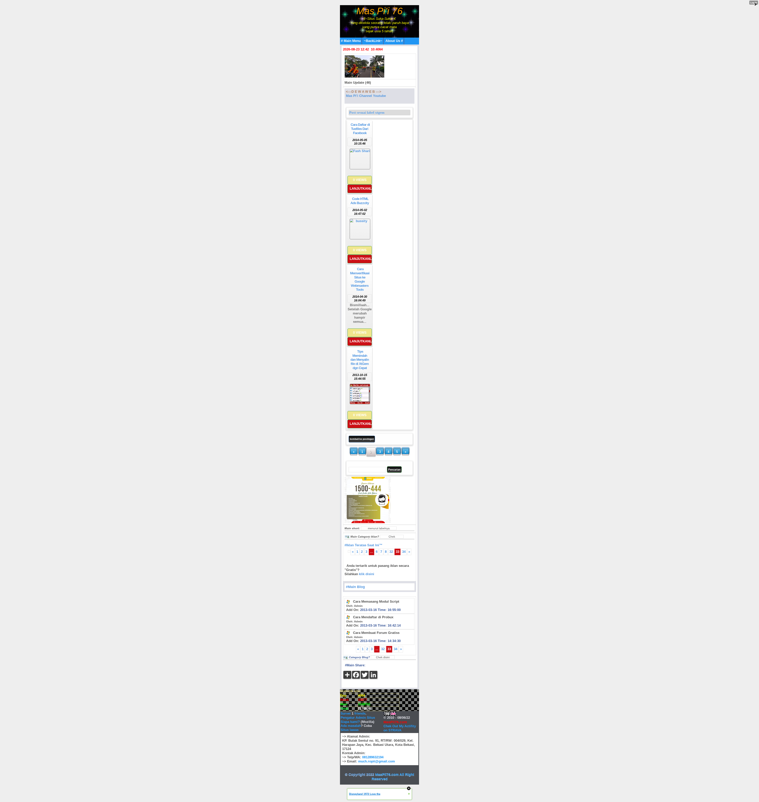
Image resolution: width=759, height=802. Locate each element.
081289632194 (372, 757)
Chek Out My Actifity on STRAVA (399, 728)
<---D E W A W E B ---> (363, 92)
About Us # (394, 41)
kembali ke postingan (362, 439)
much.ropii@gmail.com (376, 761)
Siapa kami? (350, 722)
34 (404, 552)
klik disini (366, 574)
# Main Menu (351, 41)
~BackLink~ (373, 41)
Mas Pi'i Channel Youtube (366, 96)
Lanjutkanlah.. (361, 188)
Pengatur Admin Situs (358, 718)
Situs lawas (350, 730)
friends (359, 713)
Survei (346, 713)
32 (391, 552)
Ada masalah (351, 726)
